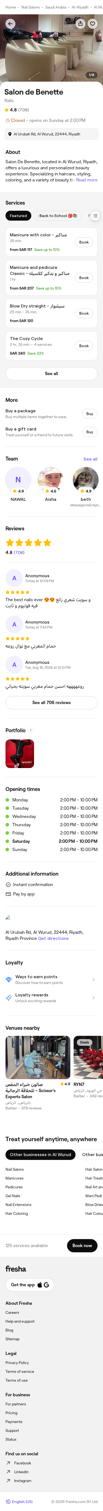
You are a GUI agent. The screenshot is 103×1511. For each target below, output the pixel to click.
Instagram (22, 1480)
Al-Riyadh (80, 7)
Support (12, 1430)
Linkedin (21, 1472)
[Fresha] (51, 1269)
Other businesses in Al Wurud (40, 1154)
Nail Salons (30, 7)
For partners (15, 1404)
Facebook (22, 1463)
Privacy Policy (17, 1362)
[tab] (18, 216)
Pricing (11, 1413)
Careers (12, 1312)
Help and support (20, 1321)
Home (10, 7)
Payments (14, 1421)
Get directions (53, 938)
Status (10, 1439)
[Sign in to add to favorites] (93, 24)
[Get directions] (51, 920)
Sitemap (12, 1339)
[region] (51, 51)
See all (90, 459)
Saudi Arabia (55, 7)
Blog (9, 1330)
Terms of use (16, 1380)
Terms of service (19, 1371)
